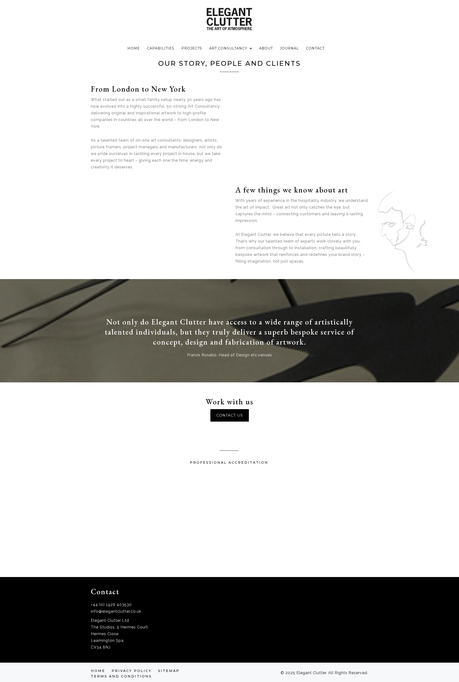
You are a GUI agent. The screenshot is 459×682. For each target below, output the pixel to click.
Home (133, 48)
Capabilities (160, 48)
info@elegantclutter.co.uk (116, 611)
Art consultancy (228, 48)
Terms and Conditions (121, 676)
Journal (289, 48)
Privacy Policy (132, 671)
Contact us (229, 415)
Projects (191, 48)
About (266, 48)
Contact (315, 48)
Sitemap (169, 671)
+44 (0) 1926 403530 (111, 604)
